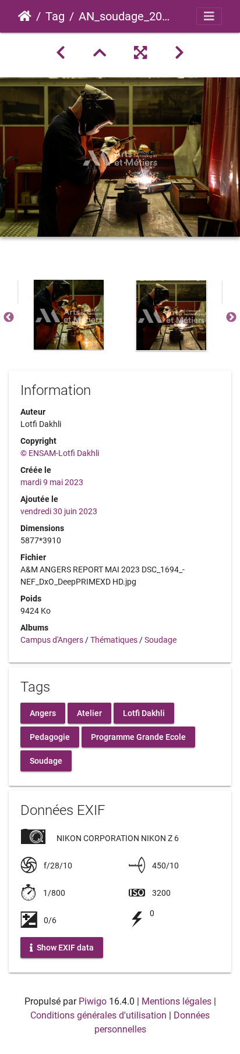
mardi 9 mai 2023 (51, 482)
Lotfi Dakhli (144, 712)
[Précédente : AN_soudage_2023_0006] (60, 53)
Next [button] (231, 317)
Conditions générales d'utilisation (98, 1015)
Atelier (89, 712)
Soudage (160, 639)
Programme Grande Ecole (138, 736)
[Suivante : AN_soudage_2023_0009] (179, 53)
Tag (55, 16)
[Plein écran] (140, 53)
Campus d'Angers (51, 639)
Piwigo (93, 1001)
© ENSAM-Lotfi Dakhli (59, 453)
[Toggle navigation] (209, 16)
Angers (43, 712)
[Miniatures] (99, 53)
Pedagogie (50, 736)
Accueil (24, 16)
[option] (68, 315)
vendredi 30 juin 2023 (58, 511)
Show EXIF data (64, 947)
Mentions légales (176, 1001)
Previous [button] (9, 317)
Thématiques (113, 639)
